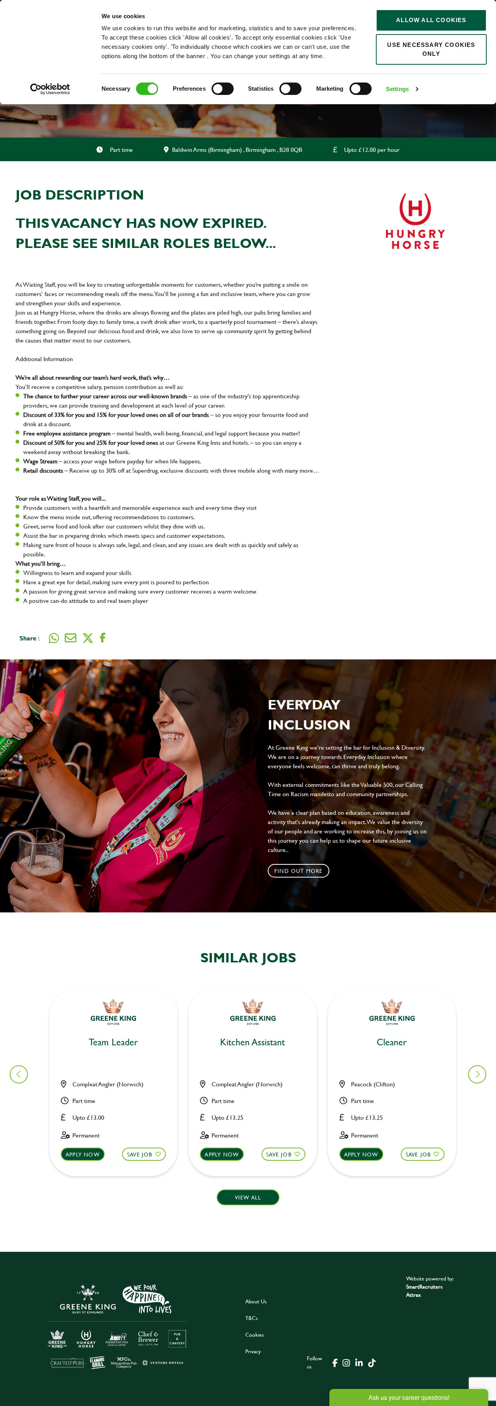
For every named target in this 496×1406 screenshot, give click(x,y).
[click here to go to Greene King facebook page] (335, 1362)
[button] (113, 1129)
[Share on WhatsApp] (54, 638)
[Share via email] (70, 638)
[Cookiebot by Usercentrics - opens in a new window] (50, 89)
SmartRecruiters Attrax (424, 1290)
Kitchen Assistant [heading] (252, 1042)
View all (248, 1197)
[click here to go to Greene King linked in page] (358, 1362)
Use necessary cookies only (431, 49)
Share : (29, 637)
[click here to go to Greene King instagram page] (346, 1362)
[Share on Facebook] (103, 638)
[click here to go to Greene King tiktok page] (371, 1362)
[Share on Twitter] (88, 638)
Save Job (140, 1154)
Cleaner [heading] (392, 1042)
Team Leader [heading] (113, 1042)
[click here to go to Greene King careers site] (117, 1326)
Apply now (82, 1154)
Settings (397, 89)
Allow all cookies (431, 20)
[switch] (223, 89)
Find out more (298, 871)
